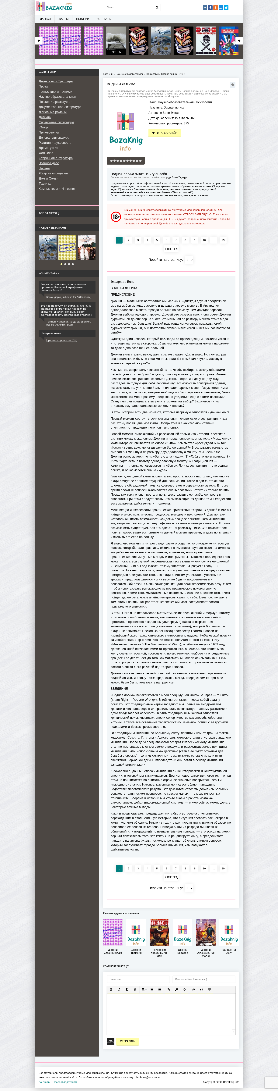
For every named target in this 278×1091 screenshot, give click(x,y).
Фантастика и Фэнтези (55, 91)
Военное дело (49, 163)
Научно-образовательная (176, 102)
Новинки (82, 18)
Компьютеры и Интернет (57, 189)
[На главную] (54, 7)
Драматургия (48, 148)
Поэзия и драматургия (55, 102)
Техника (44, 183)
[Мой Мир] (221, 7)
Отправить (127, 1041)
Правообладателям (65, 1081)
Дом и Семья (48, 178)
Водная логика (169, 74)
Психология (204, 102)
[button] (111, 989)
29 (223, 240)
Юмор (43, 127)
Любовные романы (53, 112)
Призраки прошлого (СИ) (61, 340)
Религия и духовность (55, 142)
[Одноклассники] (215, 7)
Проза (43, 86)
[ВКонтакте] (205, 7)
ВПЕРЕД (172, 248)
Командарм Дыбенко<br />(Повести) (68, 296)
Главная (45, 18)
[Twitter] (226, 7)
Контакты (104, 18)
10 (204, 240)
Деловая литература (54, 137)
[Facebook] (210, 7)
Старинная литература (56, 158)
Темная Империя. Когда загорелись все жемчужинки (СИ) (68, 323)
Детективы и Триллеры (56, 81)
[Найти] (157, 7)
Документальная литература (60, 107)
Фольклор (46, 153)
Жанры (63, 18)
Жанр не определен (53, 173)
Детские (45, 117)
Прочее (44, 168)
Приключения (49, 132)
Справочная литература (56, 122)
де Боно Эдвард (169, 112)
